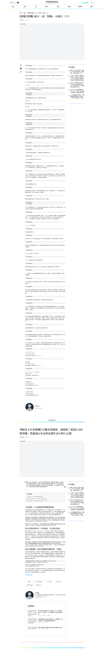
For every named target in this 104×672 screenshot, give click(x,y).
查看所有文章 (38, 408)
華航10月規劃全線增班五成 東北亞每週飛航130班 (50, 627)
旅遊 (24, 13)
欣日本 (22, 20)
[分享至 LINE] (21, 68)
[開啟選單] (94, 3)
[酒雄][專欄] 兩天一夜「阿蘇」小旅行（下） (38, 13)
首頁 (21, 13)
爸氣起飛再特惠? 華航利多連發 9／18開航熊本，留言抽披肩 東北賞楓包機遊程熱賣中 (50, 619)
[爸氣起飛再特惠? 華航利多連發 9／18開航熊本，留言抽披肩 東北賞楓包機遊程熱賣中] (32, 622)
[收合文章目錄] (44, 494)
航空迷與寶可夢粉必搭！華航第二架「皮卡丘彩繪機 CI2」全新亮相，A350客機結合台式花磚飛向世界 (50, 612)
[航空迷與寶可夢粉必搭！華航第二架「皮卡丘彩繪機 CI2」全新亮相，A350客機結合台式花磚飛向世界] (32, 613)
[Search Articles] (18, 2)
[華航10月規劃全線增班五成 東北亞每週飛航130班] (32, 630)
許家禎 (22, 437)
